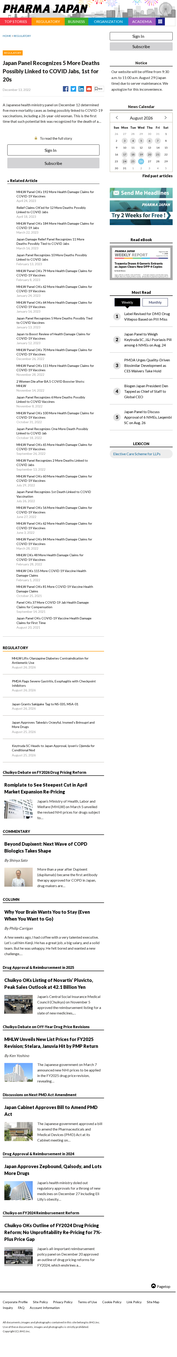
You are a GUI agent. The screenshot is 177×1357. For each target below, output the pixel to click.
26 (141, 161)
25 (132, 161)
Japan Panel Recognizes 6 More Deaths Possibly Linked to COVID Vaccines (50, 399)
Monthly (155, 302)
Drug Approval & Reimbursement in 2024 (38, 1154)
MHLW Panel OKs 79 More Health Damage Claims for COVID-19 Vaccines (54, 273)
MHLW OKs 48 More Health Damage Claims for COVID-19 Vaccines (49, 557)
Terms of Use (87, 1302)
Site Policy (40, 1302)
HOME (7, 36)
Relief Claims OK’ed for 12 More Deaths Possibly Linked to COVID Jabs (51, 210)
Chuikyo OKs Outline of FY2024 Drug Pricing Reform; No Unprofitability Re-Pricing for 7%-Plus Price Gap (53, 1232)
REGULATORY (22, 36)
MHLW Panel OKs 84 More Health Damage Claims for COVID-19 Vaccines (54, 541)
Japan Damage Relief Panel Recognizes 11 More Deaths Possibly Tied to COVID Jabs (50, 241)
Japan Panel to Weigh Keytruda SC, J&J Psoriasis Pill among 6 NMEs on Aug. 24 (148, 339)
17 (124, 154)
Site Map (153, 1302)
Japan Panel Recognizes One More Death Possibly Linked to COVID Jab (52, 431)
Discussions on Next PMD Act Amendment (40, 1095)
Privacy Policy (62, 1302)
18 (132, 154)
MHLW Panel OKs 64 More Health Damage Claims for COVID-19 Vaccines (54, 304)
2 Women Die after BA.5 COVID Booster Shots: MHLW (50, 383)
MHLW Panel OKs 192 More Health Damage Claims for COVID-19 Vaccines (55, 194)
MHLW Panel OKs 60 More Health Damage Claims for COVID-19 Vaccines (54, 478)
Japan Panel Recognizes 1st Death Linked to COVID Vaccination (53, 494)
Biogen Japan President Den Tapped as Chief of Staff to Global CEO (146, 391)
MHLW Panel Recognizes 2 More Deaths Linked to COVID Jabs (52, 462)
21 (157, 154)
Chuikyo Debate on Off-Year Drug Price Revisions (46, 1027)
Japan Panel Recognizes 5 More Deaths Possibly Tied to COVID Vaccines (54, 320)
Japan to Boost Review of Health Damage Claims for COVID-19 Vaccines (53, 336)
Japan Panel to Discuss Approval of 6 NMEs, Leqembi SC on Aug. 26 (148, 417)
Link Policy (134, 1302)
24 (124, 161)
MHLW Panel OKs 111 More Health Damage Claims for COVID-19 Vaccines (55, 368)
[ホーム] (44, 8)
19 (141, 154)
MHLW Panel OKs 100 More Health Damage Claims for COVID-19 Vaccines (55, 415)
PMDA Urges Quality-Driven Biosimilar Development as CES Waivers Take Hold (147, 365)
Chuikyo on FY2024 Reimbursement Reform (41, 1213)
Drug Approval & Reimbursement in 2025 (38, 967)
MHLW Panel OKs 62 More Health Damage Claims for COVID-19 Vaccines (54, 289)
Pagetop (163, 1286)
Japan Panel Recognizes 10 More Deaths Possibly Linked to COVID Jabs (51, 257)
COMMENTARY (16, 831)
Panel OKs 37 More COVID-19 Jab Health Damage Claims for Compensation (52, 604)
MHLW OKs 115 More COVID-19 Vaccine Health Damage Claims (51, 573)
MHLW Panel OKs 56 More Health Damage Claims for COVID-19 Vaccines (54, 510)
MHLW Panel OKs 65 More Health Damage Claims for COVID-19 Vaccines (54, 447)
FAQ (21, 1308)
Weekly (127, 302)
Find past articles (157, 176)
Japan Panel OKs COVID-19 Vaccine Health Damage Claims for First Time (53, 620)
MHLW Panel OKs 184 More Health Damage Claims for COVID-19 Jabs (55, 225)
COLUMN (11, 899)
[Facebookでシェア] (65, 88)
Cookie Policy (111, 1302)
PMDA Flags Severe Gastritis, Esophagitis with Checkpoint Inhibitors (54, 683)
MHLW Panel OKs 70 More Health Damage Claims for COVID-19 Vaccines (54, 352)
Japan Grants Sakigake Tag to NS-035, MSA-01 (45, 704)
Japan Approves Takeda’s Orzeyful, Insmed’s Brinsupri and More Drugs (53, 724)
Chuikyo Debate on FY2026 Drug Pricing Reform (44, 772)
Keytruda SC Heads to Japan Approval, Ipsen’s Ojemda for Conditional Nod (53, 748)
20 (149, 154)
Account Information (45, 1308)
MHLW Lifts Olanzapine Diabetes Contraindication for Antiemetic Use (50, 660)
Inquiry (8, 1308)
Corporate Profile (15, 1302)
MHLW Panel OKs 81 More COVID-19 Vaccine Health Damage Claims (54, 589)
